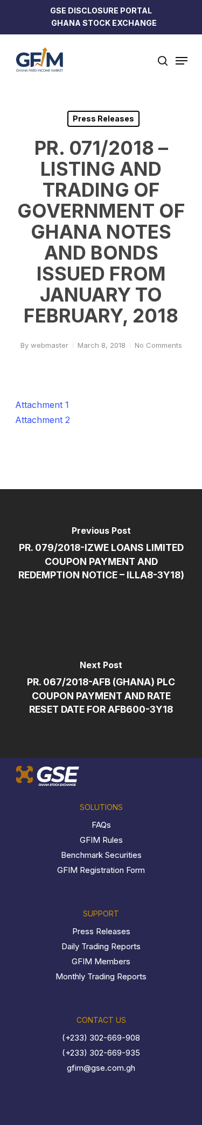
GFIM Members (101, 961)
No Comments (158, 345)
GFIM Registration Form (101, 870)
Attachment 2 (42, 419)
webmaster (49, 345)
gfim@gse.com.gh (101, 1068)
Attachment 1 (42, 404)
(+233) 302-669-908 (101, 1038)
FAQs (101, 825)
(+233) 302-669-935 (101, 1053)
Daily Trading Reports (101, 946)
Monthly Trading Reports (101, 976)
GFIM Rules (101, 840)
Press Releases (103, 118)
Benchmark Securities (101, 855)
